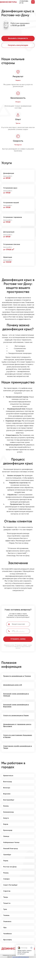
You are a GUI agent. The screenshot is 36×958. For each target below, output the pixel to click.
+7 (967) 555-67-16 (24, 2)
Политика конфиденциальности (20, 957)
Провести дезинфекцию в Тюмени (17, 676)
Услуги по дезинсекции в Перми (16, 715)
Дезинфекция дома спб (12, 685)
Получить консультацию (18, 45)
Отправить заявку (18, 639)
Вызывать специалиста (18, 38)
